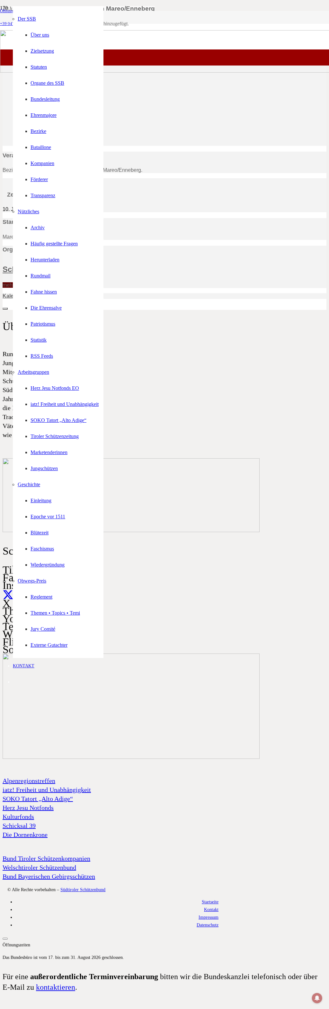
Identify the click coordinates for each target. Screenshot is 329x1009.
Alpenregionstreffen (29, 780)
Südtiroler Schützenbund (82, 889)
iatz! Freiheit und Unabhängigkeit (47, 789)
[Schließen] (5, 939)
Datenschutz (207, 924)
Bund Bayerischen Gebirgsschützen (49, 876)
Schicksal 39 (19, 825)
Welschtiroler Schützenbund (39, 867)
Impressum (208, 917)
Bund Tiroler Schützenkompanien (46, 858)
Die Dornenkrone (25, 834)
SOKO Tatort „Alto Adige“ (38, 798)
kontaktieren (55, 987)
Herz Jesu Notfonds (28, 807)
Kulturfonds (18, 816)
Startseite (210, 901)
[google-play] (131, 530)
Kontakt (211, 909)
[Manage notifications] (317, 998)
